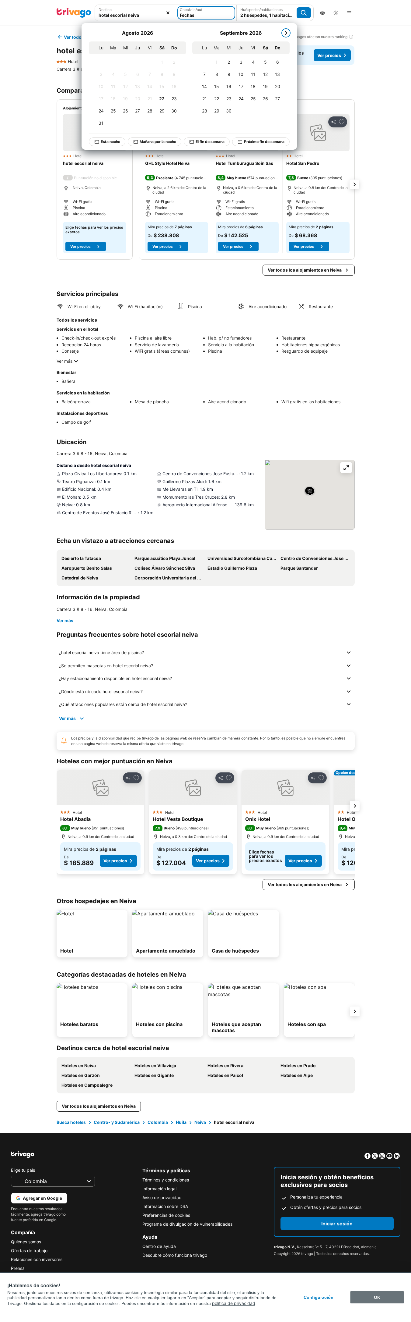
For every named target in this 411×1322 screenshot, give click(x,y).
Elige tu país (23, 1170)
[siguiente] (286, 33)
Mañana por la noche (158, 141)
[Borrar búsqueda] (167, 12)
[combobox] (135, 13)
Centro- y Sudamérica (117, 1122)
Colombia (158, 1122)
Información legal (159, 1188)
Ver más (64, 361)
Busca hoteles (71, 1122)
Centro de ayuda (159, 1246)
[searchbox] (135, 15)
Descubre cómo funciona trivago (174, 1255)
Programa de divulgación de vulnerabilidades (187, 1224)
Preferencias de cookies (166, 1215)
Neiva (200, 1122)
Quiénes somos (26, 1241)
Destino (105, 9)
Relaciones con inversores (36, 1259)
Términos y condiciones (165, 1179)
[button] (135, 13)
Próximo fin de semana (264, 141)
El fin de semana (210, 141)
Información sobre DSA (165, 1206)
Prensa (18, 1268)
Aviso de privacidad (162, 1197)
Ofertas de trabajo (29, 1250)
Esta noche (110, 141)
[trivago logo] (74, 13)
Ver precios (329, 55)
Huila (181, 1122)
